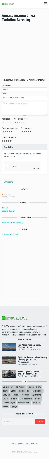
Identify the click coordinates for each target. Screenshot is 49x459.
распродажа (37, 391)
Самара (25, 395)
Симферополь (26, 399)
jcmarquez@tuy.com (10, 234)
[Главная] (8, 4)
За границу (8, 387)
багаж (13, 391)
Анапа (5, 407)
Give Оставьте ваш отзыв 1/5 (3, 122)
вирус (5, 391)
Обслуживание (21, 119)
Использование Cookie (21, 444)
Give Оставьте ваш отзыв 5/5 (11, 122)
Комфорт (6, 119)
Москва (15, 395)
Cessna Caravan (8, 211)
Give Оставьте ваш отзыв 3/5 (7, 122)
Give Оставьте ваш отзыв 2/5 (5, 122)
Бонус (38, 399)
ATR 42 (5, 208)
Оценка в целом (9, 137)
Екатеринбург (9, 403)
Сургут (14, 407)
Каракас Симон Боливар (13, 223)
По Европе (24, 391)
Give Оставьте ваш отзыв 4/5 (9, 122)
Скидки (6, 395)
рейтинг (36, 403)
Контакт (34, 444)
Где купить (36, 395)
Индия (14, 399)
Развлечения (26, 128)
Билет (5, 399)
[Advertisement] (24, 50)
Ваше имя (7, 85)
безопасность (24, 403)
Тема (4, 93)
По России (20, 387)
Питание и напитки (10, 128)
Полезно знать (34, 387)
